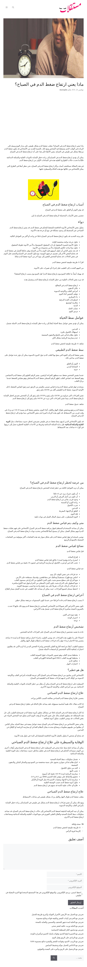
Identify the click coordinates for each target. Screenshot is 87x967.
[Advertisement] (43, 119)
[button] (13, 7)
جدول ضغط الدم (72, 404)
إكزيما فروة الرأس (73, 831)
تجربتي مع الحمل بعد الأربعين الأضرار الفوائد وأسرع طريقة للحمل (58, 914)
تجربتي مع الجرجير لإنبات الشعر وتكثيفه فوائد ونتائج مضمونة (60, 918)
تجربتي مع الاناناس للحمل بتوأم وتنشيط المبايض (64, 945)
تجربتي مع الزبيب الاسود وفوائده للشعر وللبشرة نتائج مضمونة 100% (57, 941)
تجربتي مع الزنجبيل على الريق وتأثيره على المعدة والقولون (60, 949)
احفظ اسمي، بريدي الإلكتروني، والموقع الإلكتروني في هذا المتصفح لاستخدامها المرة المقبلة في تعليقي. (43, 894)
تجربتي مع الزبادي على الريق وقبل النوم (68, 937)
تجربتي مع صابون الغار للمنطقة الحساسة (67, 930)
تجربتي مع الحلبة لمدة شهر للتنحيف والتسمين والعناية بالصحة (59, 922)
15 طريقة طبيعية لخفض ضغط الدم (66, 262)
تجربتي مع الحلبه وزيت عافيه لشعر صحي (68, 926)
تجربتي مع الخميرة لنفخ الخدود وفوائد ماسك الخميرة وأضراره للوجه (57, 934)
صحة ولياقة (76, 824)
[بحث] (54, 958)
